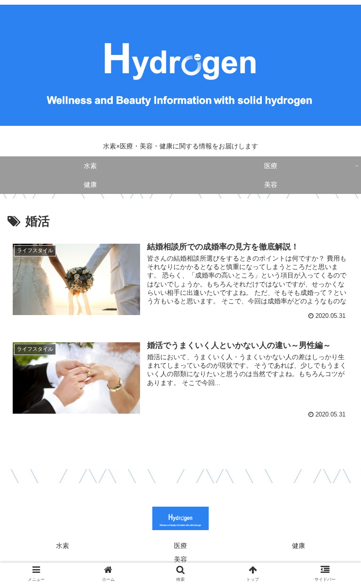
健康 (298, 545)
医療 (180, 545)
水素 (62, 545)
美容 (180, 559)
